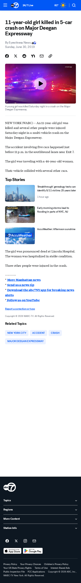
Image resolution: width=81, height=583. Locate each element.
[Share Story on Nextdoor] (33, 56)
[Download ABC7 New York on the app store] (12, 551)
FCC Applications (36, 572)
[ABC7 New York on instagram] (25, 541)
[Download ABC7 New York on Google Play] (33, 551)
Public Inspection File (14, 572)
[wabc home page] (9, 487)
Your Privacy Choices (30, 564)
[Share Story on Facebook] (7, 56)
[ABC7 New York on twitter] (16, 541)
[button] (5, 5)
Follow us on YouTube (23, 300)
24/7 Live (28, 5)
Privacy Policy (10, 564)
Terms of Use (41, 568)
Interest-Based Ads (60, 568)
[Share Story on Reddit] (24, 56)
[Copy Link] (50, 56)
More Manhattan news (24, 280)
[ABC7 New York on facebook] (7, 541)
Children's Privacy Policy (56, 564)
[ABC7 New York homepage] (15, 5)
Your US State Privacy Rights (17, 568)
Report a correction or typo (20, 309)
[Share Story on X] (15, 56)
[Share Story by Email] (41, 56)
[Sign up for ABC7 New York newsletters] (34, 541)
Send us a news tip (20, 285)
